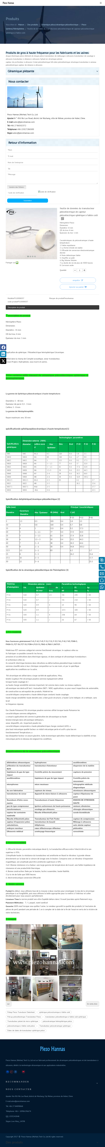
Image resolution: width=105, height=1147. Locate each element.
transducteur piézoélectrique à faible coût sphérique (65, 1017)
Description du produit (16, 307)
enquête (76, 280)
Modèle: (11, 298)
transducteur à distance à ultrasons (26, 59)
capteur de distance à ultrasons (30, 65)
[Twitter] (3, 361)
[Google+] (11, 1071)
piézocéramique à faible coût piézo (21, 1026)
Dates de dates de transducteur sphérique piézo (26, 1030)
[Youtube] (23, 1071)
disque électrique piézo (15, 56)
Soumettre (28, 200)
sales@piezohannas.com (24, 122)
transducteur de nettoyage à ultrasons (59, 56)
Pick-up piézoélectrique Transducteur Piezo (24, 1017)
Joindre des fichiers (16, 187)
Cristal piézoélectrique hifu (43, 62)
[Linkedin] (3, 354)
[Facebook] (3, 347)
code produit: (13, 301)
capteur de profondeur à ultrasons (19, 62)
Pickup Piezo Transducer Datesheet (21, 1012)
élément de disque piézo (34, 56)
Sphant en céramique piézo (50, 59)
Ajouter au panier (76, 287)
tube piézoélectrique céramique (66, 62)
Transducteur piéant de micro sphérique (22, 1021)
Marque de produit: (56, 298)
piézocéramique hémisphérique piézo (57, 1021)
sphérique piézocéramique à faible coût (54, 1012)
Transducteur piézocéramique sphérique (55, 1026)
